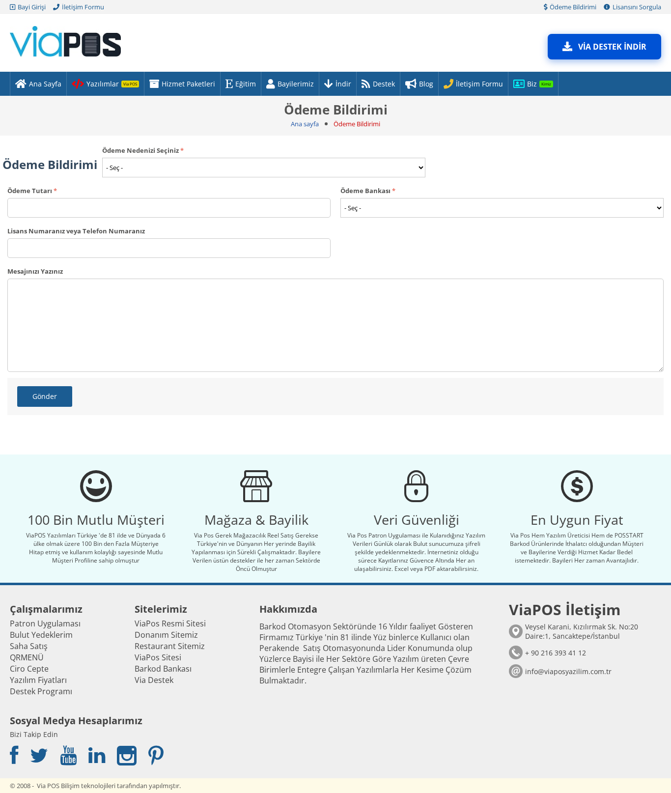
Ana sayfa (305, 123)
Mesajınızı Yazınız (35, 271)
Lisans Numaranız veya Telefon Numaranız (76, 231)
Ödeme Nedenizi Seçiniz (140, 150)
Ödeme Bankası (365, 190)
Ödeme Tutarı (29, 190)
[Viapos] (65, 40)
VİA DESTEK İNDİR (612, 46)
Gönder (44, 396)
